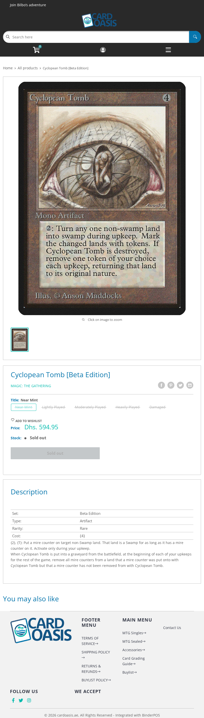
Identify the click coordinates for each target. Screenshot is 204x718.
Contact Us (172, 627)
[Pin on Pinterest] (170, 385)
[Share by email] (189, 385)
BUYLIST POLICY (95, 680)
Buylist (128, 672)
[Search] (195, 37)
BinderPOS (151, 715)
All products (28, 68)
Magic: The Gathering (31, 385)
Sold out (55, 453)
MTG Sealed (132, 641)
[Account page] (103, 50)
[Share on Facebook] (161, 385)
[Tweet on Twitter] (180, 385)
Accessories (132, 649)
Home (8, 68)
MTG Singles (132, 632)
